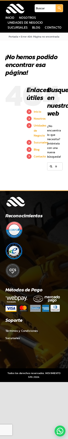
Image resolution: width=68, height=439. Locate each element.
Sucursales (41, 142)
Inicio (37, 111)
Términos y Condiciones (21, 331)
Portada (13, 37)
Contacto (40, 156)
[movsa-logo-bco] (15, 5)
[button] (60, 431)
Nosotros (40, 118)
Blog (37, 149)
